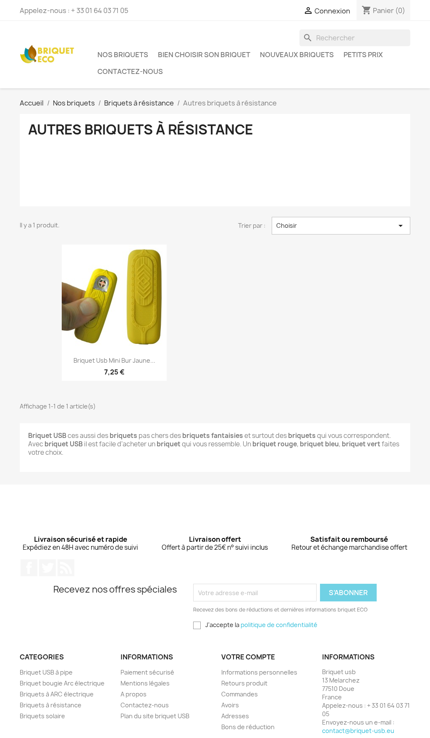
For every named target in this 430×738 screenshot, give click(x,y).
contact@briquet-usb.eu (358, 731)
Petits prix (363, 54)
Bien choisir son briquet (204, 54)
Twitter (47, 567)
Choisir (341, 226)
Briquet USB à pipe (46, 672)
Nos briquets (122, 54)
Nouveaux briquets (297, 54)
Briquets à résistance (50, 705)
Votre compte (248, 657)
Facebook (29, 567)
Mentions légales (145, 683)
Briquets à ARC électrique (57, 694)
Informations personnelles (259, 672)
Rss (66, 567)
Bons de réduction (248, 727)
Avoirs (230, 705)
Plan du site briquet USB (155, 716)
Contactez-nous (130, 71)
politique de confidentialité (279, 625)
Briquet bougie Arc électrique (62, 683)
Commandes (239, 694)
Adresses (235, 716)
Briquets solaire (42, 716)
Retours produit (244, 683)
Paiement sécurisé (147, 672)
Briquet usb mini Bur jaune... (114, 360)
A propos (134, 694)
